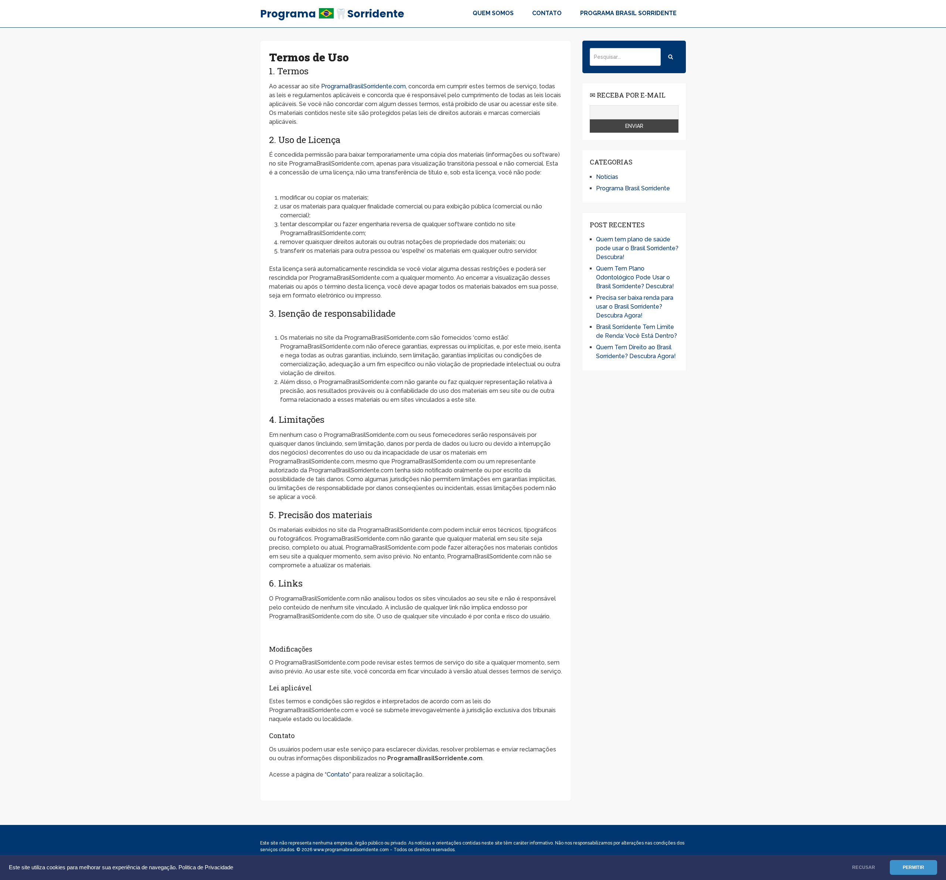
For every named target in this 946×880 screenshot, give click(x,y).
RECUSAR (863, 867)
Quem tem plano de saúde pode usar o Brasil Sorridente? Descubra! (637, 248)
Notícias (607, 176)
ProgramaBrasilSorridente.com (363, 86)
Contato (547, 13)
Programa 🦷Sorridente (332, 13)
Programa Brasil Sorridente (628, 13)
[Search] (670, 57)
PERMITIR (913, 867)
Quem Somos (493, 13)
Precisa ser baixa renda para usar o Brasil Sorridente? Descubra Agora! (634, 306)
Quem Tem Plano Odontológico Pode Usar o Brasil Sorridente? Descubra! (635, 277)
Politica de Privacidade (205, 867)
